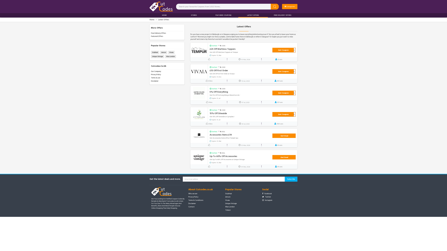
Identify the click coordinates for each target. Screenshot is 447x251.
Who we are (192, 193)
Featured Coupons (223, 15)
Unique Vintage (157, 56)
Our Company (156, 71)
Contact (191, 207)
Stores (194, 15)
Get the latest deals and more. (165, 179)
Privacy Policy (156, 74)
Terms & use (155, 77)
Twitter (268, 197)
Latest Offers (253, 15)
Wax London (170, 56)
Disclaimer (154, 81)
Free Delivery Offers (282, 15)
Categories (290, 6)
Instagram (268, 200)
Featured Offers (157, 36)
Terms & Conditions (195, 200)
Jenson (163, 52)
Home (164, 15)
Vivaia (171, 52)
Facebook (268, 193)
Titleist (228, 210)
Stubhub (155, 52)
